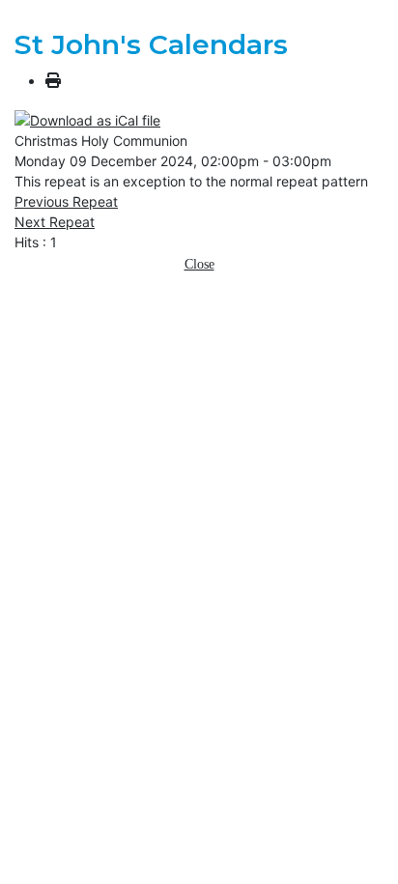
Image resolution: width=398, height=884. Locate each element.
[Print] (53, 80)
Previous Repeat (66, 201)
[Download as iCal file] (87, 118)
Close (199, 264)
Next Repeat (54, 222)
